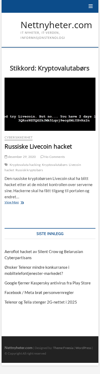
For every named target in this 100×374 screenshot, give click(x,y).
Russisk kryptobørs (29, 170)
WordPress (83, 348)
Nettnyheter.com (56, 25)
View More (17, 202)
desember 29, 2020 (21, 157)
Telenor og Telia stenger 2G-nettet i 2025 (41, 302)
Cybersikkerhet (19, 137)
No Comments (54, 157)
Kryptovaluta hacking (25, 165)
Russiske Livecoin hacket (38, 146)
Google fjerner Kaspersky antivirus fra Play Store (48, 282)
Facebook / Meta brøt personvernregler (39, 292)
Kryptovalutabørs (54, 165)
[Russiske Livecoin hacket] (50, 104)
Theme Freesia (63, 348)
